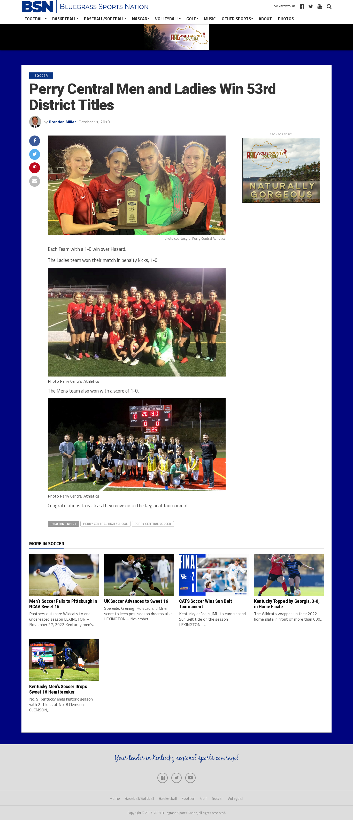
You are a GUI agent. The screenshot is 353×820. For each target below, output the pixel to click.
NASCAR (139, 19)
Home (115, 798)
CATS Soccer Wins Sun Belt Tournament (205, 604)
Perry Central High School (105, 523)
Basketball (64, 19)
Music (210, 19)
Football (34, 19)
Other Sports (236, 19)
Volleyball (167, 19)
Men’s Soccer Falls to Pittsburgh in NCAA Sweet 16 (63, 604)
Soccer (217, 798)
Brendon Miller (62, 122)
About (265, 19)
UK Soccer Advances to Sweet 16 (136, 601)
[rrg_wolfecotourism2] (281, 201)
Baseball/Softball (104, 19)
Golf (191, 19)
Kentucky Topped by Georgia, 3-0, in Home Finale (287, 604)
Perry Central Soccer (153, 523)
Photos (286, 19)
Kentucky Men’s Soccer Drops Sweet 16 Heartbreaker (58, 689)
